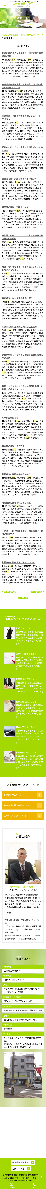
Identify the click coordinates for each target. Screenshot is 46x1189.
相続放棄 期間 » (37, 591)
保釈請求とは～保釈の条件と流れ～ (18, 298)
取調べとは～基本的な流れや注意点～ (19, 326)
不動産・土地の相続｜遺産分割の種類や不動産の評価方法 (22, 532)
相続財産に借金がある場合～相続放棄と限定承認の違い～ (22, 54)
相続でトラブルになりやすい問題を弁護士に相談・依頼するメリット (22, 388)
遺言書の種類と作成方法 (13, 446)
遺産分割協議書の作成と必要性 (16, 502)
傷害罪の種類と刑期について (15, 207)
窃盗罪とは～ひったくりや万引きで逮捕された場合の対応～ (22, 237)
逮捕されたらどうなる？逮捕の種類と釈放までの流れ (22, 356)
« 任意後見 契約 (9, 591)
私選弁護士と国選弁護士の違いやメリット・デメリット (22, 117)
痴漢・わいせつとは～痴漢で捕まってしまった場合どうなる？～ (22, 268)
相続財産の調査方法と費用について (18, 562)
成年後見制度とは (10, 417)
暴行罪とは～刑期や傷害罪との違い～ (19, 178)
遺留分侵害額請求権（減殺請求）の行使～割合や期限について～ (22, 86)
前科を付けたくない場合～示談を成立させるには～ (22, 149)
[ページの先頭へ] (41, 1177)
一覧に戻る (23, 597)
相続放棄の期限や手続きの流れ (16, 474)
